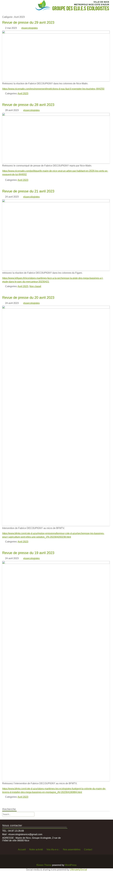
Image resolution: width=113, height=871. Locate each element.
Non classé (35, 286)
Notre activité (36, 849)
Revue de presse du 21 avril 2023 (28, 191)
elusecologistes (29, 28)
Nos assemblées (71, 849)
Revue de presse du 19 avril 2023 (28, 553)
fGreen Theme (43, 865)
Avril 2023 (23, 93)
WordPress (71, 865)
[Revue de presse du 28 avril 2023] (56, 115)
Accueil (22, 849)
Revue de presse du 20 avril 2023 (28, 297)
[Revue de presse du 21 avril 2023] (56, 201)
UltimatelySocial (78, 869)
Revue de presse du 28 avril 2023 (28, 105)
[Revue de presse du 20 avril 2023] (56, 308)
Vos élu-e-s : (52, 849)
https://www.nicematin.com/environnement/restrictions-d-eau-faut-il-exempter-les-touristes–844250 (53, 89)
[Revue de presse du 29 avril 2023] (56, 32)
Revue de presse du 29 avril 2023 (28, 22)
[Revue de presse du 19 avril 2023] (56, 563)
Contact (88, 849)
